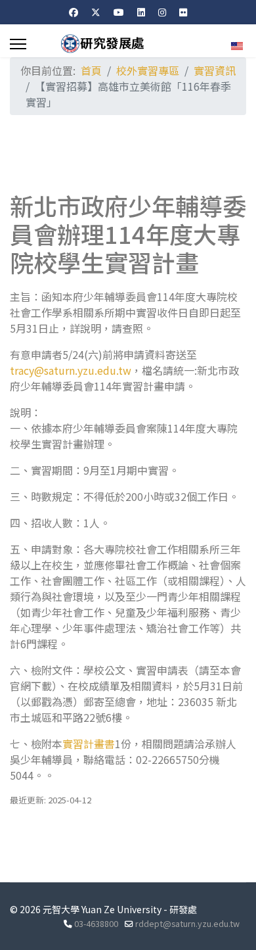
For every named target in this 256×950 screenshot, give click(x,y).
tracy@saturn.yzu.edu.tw (70, 370)
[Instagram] (162, 11)
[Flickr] (183, 11)
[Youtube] (119, 11)
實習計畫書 (88, 743)
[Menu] (18, 44)
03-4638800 (96, 923)
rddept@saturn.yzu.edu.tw (187, 923)
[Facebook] (73, 11)
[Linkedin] (141, 11)
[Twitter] (95, 11)
